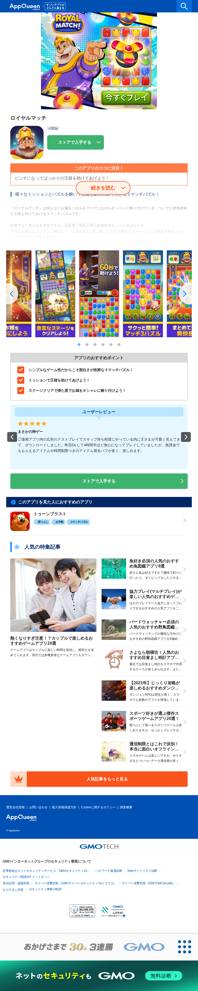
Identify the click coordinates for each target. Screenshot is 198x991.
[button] (12, 437)
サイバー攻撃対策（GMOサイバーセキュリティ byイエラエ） (76, 883)
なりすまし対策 (13, 890)
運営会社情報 (15, 807)
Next (185, 293)
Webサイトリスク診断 (142, 871)
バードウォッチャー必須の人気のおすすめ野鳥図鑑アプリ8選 (154, 627)
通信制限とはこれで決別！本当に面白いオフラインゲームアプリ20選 (154, 749)
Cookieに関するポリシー (98, 807)
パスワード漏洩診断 (108, 871)
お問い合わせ (38, 807)
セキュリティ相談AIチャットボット (26, 877)
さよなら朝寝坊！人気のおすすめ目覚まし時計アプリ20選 (155, 657)
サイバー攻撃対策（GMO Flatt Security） (148, 883)
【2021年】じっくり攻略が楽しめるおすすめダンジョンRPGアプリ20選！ (154, 688)
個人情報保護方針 (64, 807)
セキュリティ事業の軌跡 (45, 889)
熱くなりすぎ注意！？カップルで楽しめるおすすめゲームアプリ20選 (51, 641)
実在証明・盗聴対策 (16, 883)
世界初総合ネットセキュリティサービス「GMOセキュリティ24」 (46, 871)
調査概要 (126, 807)
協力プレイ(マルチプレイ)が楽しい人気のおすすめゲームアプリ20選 (155, 596)
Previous (12, 293)
